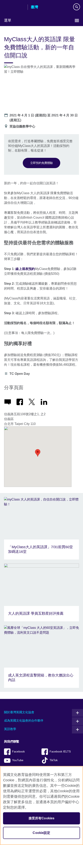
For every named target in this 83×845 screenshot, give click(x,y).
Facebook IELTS (60, 751)
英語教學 (10, 729)
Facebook (18, 751)
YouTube (17, 760)
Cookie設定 (41, 832)
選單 (7, 20)
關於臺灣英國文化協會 (19, 712)
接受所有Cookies (42, 818)
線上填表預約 (25, 269)
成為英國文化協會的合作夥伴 (23, 720)
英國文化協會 (14, 7)
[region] (41, 805)
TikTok (54, 760)
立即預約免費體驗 (41, 162)
